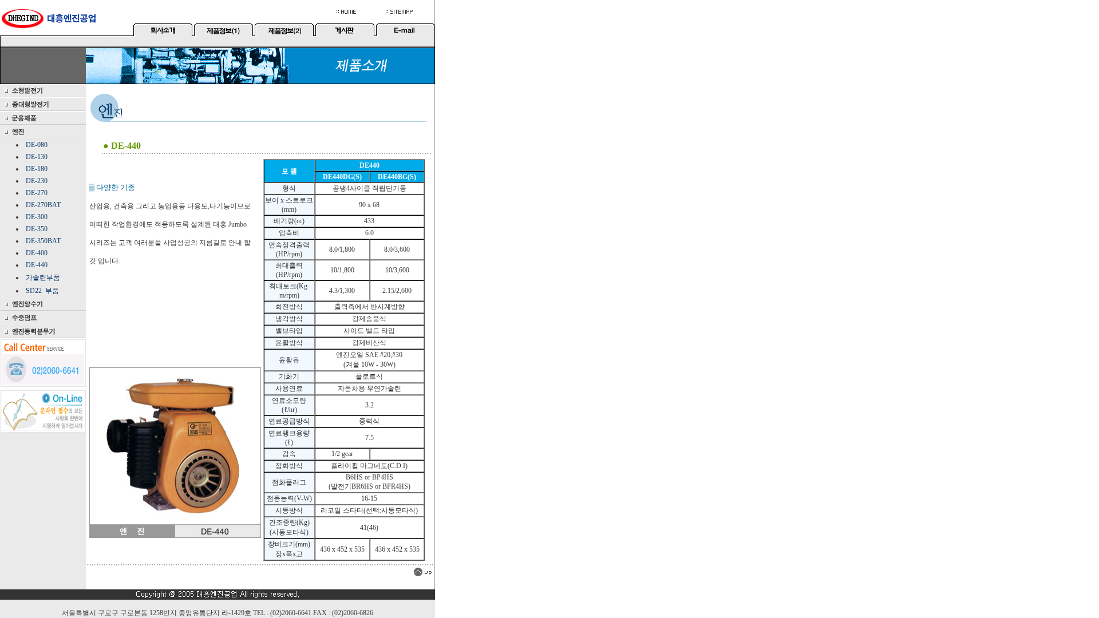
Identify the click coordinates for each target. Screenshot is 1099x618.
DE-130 (37, 157)
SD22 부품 (42, 291)
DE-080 (37, 145)
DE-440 (37, 265)
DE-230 (37, 181)
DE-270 (37, 193)
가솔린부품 (43, 278)
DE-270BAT (43, 205)
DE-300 (37, 217)
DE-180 (37, 169)
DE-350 (37, 229)
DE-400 (37, 253)
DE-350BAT (43, 241)
